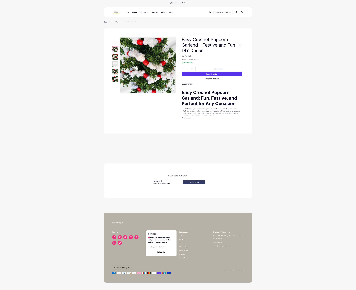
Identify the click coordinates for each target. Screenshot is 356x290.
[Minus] (184, 69)
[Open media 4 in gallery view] (115, 72)
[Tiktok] (120, 243)
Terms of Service (184, 258)
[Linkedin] (114, 243)
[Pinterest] (136, 237)
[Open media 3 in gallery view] (115, 64)
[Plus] (192, 69)
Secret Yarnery (228, 270)
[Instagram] (125, 237)
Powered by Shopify (238, 270)
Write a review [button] (194, 182)
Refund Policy (183, 250)
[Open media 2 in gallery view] (115, 57)
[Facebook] (114, 237)
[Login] (236, 12)
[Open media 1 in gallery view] (115, 49)
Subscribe (161, 252)
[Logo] (116, 12)
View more (186, 118)
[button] (210, 12)
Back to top (116, 223)
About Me (182, 239)
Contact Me (182, 243)
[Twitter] (120, 237)
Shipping (184, 59)
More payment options (212, 79)
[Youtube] (131, 237)
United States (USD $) (221, 12)
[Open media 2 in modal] (148, 65)
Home (105, 22)
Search (181, 235)
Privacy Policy (183, 247)
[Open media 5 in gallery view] (115, 79)
